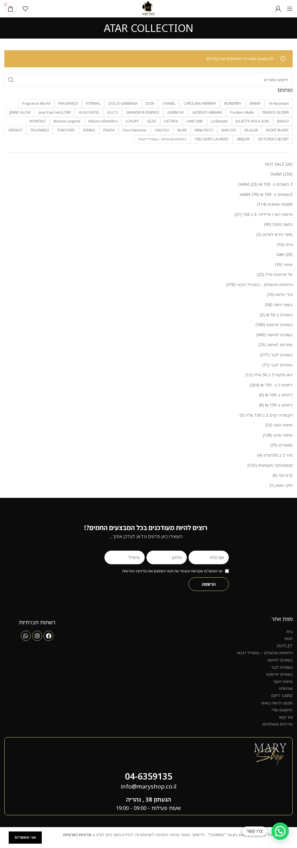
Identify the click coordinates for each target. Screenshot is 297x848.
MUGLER (251, 130)
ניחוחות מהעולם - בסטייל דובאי (162, 139)
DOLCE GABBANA (122, 103)
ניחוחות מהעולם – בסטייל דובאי (265, 652)
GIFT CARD (282, 695)
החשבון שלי (282, 710)
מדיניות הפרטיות (77, 834)
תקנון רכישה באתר (277, 703)
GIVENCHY (175, 112)
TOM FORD (66, 130)
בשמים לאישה (280, 660)
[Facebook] (48, 636)
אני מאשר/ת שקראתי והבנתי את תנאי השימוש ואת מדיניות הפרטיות (172, 571)
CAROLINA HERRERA (200, 103)
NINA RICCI (204, 130)
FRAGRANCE (68, 103)
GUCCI (112, 112)
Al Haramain (279, 103)
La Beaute (219, 121)
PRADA (109, 130)
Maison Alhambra (102, 121)
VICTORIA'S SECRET (273, 139)
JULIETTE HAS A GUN (252, 121)
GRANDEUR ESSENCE (142, 112)
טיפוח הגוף (283, 681)
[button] (280, 831)
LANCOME (194, 121)
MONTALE (38, 121)
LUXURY (132, 121)
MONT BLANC (277, 130)
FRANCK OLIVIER (275, 112)
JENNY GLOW (19, 112)
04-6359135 (148, 776)
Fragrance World (36, 103)
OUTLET (285, 645)
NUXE (182, 130)
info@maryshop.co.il (148, 786)
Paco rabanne (134, 130)
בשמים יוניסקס (279, 674)
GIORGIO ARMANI (207, 112)
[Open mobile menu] (290, 9)
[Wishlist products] (25, 9)
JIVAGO (283, 121)
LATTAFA (171, 121)
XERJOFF (243, 139)
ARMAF (255, 103)
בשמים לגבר (282, 667)
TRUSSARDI (39, 130)
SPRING (89, 130)
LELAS (151, 121)
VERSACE (15, 130)
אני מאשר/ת (25, 837)
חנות (289, 638)
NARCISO (228, 130)
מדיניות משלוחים (277, 724)
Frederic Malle (242, 112)
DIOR (150, 103)
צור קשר (285, 717)
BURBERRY (232, 103)
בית (290, 631)
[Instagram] (37, 636)
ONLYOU (162, 130)
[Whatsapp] (26, 636)
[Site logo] (148, 8)
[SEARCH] (11, 79)
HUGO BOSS (89, 112)
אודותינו (286, 688)
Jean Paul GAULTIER (55, 112)
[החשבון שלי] (278, 9)
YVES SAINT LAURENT (212, 139)
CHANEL (168, 103)
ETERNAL (93, 103)
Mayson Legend (67, 121)
